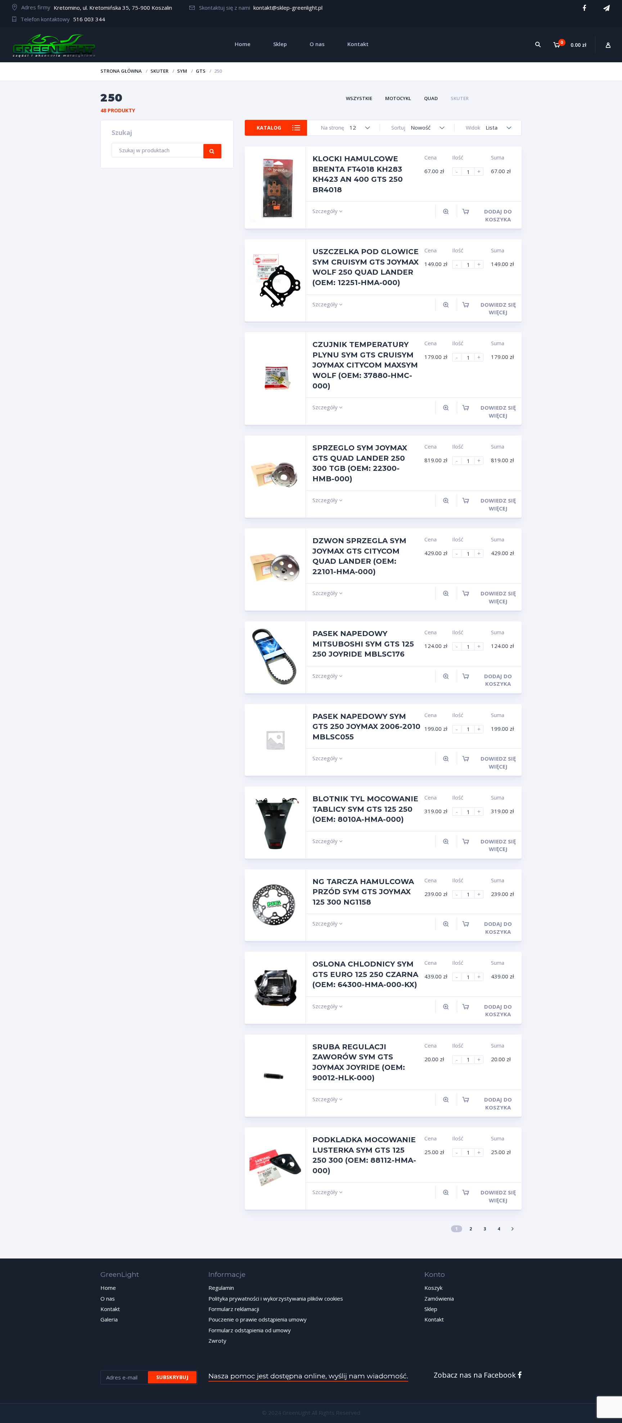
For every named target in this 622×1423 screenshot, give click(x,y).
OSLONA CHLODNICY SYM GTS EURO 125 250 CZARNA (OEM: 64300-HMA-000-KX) (365, 974)
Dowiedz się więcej (498, 308)
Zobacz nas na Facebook (476, 1375)
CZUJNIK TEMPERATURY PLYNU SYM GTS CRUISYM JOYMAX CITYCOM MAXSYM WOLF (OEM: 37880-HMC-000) (365, 365)
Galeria (109, 1319)
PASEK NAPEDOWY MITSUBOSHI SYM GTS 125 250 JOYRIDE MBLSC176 (363, 643)
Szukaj (212, 151)
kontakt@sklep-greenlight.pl (288, 7)
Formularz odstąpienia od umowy (249, 1330)
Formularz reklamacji (233, 1308)
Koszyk (433, 1287)
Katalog (269, 127)
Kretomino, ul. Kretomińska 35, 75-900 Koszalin (113, 7)
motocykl (398, 98)
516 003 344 (89, 19)
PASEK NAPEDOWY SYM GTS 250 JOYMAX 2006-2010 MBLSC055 (366, 726)
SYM (182, 71)
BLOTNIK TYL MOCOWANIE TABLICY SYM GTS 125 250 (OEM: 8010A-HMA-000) (365, 809)
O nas (107, 1298)
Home (108, 1287)
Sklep (430, 1308)
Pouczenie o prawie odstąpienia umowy (257, 1319)
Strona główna (121, 71)
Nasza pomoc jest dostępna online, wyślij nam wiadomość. (308, 1376)
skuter (159, 71)
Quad (431, 98)
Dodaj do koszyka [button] (498, 215)
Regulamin (221, 1287)
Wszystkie (359, 98)
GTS (201, 71)
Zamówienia (439, 1298)
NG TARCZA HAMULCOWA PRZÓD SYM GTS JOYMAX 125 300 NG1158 (363, 891)
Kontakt (110, 1308)
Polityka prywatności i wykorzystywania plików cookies (275, 1298)
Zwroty (217, 1340)
